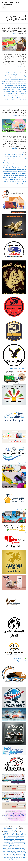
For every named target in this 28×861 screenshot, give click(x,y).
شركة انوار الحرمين (15, 830)
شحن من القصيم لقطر (11, 85)
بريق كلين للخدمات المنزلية (9, 837)
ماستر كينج (18, 837)
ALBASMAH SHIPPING (19, 842)
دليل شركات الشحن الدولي (19, 845)
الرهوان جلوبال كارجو (8, 849)
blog (23, 70)
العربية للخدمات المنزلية (7, 857)
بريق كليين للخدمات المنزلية (13, 836)
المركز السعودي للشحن (11, 852)
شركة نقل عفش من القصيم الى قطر (14, 97)
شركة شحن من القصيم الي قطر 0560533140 (14, 111)
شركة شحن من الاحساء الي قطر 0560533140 (14, 29)
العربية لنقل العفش (18, 857)
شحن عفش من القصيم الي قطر (15, 83)
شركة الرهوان (14, 828)
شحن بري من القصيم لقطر (16, 79)
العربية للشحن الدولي (13, 859)
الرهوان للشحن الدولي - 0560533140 (10, 3)
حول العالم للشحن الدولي (9, 843)
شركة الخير (22, 830)
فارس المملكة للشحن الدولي (14, 848)
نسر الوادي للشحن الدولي (9, 833)
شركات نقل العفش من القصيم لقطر (12, 91)
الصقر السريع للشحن (10, 851)
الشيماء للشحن (22, 834)
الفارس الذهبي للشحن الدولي (12, 840)
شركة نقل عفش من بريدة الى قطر (17, 99)
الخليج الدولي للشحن (20, 851)
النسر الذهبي (12, 854)
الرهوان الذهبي (6, 828)
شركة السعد (18, 854)
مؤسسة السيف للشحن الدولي (9, 831)
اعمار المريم (7, 834)
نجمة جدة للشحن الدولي (16, 846)
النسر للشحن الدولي (19, 839)
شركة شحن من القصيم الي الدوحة (17, 93)
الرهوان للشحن (14, 834)
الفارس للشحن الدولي (8, 842)
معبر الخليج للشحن (20, 833)
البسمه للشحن (15, 855)
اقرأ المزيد (19, 66)
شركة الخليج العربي (21, 831)
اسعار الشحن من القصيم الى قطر (16, 72)
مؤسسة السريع (6, 830)
